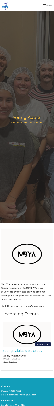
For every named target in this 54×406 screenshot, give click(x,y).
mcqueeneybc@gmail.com (22, 395)
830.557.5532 (15, 391)
